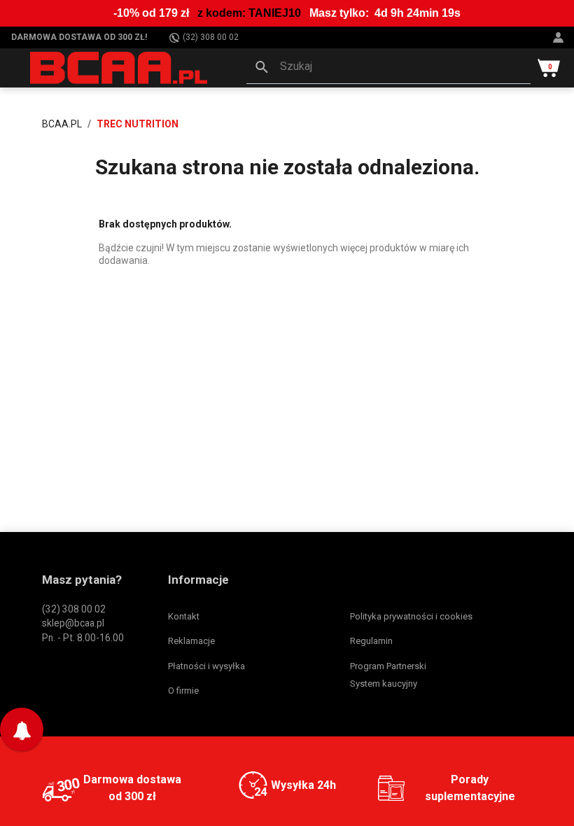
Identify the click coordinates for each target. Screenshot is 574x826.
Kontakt (184, 616)
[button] (388, 68)
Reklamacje (191, 641)
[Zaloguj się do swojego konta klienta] (560, 37)
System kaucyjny (383, 683)
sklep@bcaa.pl (73, 623)
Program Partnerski (388, 666)
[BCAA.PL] (119, 67)
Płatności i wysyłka (206, 666)
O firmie (183, 690)
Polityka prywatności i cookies (411, 616)
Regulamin (371, 641)
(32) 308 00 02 (211, 37)
